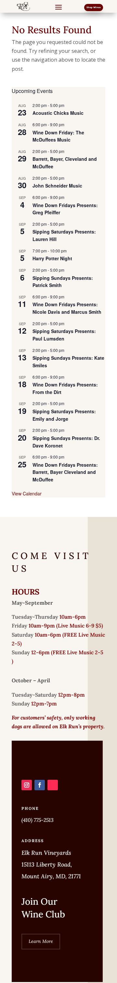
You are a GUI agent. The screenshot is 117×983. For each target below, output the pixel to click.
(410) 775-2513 (37, 820)
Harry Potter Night (52, 258)
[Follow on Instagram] (26, 785)
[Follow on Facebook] (39, 785)
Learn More (41, 941)
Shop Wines (93, 7)
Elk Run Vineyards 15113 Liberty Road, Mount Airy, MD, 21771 (51, 864)
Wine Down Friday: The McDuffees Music (58, 136)
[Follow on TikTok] (52, 785)
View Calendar (27, 493)
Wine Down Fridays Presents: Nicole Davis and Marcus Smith (66, 308)
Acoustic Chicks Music (58, 113)
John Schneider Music (57, 185)
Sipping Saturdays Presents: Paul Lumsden (64, 335)
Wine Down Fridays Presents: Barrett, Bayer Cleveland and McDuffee (65, 472)
